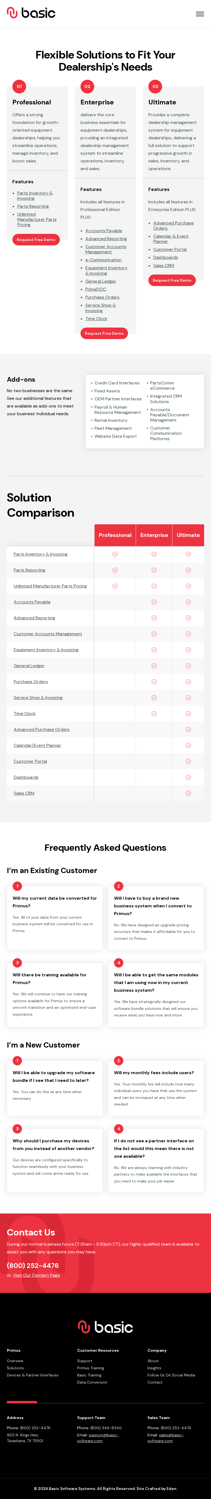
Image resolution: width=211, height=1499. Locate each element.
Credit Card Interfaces (117, 383)
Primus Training (90, 1367)
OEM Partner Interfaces (118, 398)
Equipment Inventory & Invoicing (46, 650)
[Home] (31, 14)
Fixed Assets (107, 391)
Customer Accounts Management (48, 634)
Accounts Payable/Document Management (169, 415)
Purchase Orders (31, 682)
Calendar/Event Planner (37, 745)
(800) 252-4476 (33, 1265)
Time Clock (25, 713)
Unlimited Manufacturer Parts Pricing (50, 586)
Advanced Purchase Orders (42, 729)
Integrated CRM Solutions (166, 399)
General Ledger (29, 666)
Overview (15, 1360)
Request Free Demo (36, 239)
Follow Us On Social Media (171, 1375)
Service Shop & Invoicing (38, 697)
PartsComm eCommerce (162, 385)
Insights (154, 1367)
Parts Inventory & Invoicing (41, 554)
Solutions (15, 1367)
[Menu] (200, 14)
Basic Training (89, 1375)
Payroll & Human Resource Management (118, 409)
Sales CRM (24, 793)
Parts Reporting (29, 570)
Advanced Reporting (34, 618)
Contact (155, 1382)
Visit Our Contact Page (36, 1275)
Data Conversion (92, 1382)
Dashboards (26, 777)
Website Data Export (116, 436)
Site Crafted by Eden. (157, 1488)
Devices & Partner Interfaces (33, 1375)
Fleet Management (113, 428)
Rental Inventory (111, 420)
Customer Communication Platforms (166, 433)
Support (84, 1360)
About (153, 1360)
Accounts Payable (32, 602)
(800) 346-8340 (106, 1427)
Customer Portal (30, 761)
